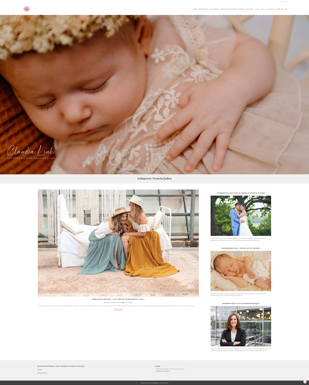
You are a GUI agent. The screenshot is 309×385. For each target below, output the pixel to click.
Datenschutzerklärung (42, 373)
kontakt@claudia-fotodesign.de (163, 371)
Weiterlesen (118, 309)
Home (195, 9)
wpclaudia (119, 302)
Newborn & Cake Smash (209, 9)
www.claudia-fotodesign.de (163, 383)
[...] (259, 240)
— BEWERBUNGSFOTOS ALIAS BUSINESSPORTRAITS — (241, 303)
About (257, 9)
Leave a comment (128, 302)
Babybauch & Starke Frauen (232, 9)
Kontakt (280, 9)
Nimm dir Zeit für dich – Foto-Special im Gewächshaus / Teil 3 (118, 299)
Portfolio (271, 9)
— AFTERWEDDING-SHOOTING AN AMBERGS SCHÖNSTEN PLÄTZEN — (241, 193)
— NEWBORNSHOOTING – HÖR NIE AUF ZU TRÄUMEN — (240, 248)
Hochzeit (249, 9)
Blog (263, 9)
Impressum (39, 369)
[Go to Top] (305, 382)
